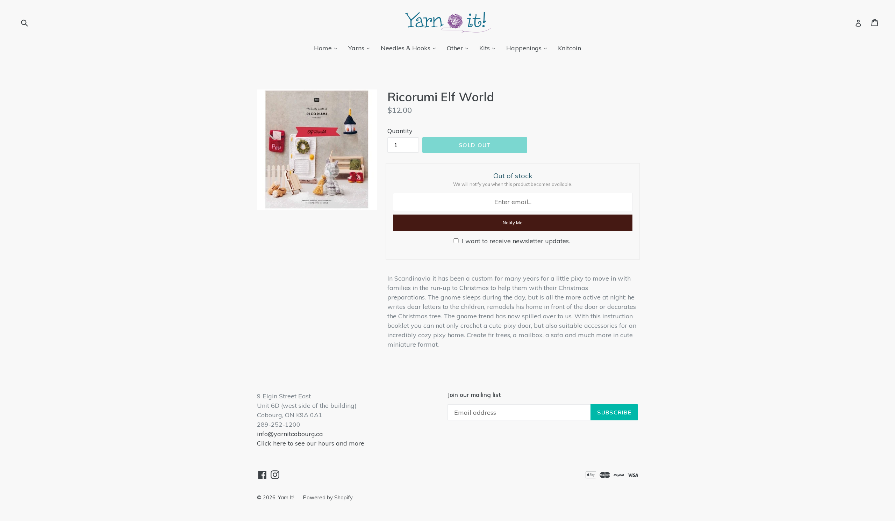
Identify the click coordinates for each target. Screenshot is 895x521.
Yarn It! (287, 497)
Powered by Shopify (328, 497)
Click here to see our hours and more (310, 443)
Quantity (400, 131)
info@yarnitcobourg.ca (290, 434)
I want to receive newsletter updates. (516, 241)
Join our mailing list (474, 394)
